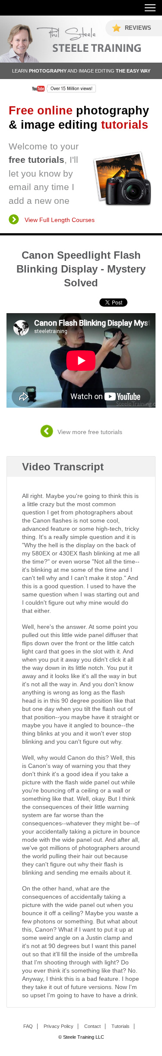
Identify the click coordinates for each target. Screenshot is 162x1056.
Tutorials (120, 1026)
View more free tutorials (89, 431)
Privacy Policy (58, 1026)
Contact (92, 1026)
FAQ (28, 1026)
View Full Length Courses (60, 219)
